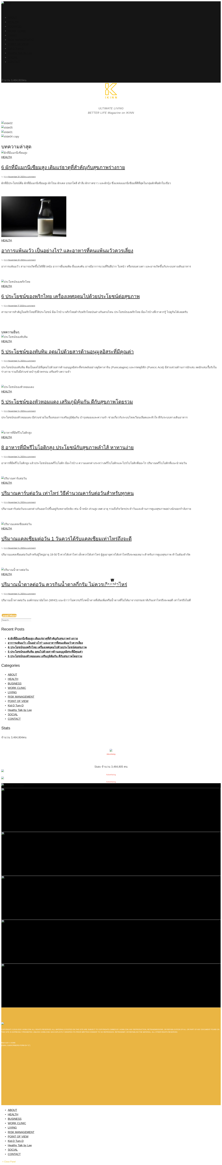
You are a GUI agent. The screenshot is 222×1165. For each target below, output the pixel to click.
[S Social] (111, 853)
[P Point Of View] (111, 941)
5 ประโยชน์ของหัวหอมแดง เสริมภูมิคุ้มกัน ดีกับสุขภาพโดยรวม (67, 401)
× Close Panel (9, 1161)
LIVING (12, 35)
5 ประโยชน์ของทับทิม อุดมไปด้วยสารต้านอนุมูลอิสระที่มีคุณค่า (67, 351)
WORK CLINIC (17, 31)
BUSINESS (14, 26)
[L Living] (111, 897)
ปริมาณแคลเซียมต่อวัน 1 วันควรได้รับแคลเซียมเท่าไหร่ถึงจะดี (66, 538)
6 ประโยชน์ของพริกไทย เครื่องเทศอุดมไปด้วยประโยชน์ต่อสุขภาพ (70, 296)
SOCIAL (13, 57)
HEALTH (13, 22)
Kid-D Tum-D (16, 48)
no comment (30, 177)
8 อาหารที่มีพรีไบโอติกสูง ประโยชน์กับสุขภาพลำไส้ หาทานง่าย (67, 447)
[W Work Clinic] (111, 985)
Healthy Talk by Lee (20, 53)
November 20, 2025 (16, 177)
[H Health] (12, 785)
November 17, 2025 (16, 306)
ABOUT (12, 17)
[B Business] (111, 809)
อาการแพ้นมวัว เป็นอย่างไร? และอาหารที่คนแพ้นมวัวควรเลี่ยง (67, 250)
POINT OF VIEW (18, 44)
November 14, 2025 (16, 361)
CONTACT (14, 61)
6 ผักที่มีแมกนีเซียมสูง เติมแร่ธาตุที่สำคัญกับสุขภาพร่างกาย (63, 167)
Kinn (6, 177)
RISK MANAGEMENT (21, 39)
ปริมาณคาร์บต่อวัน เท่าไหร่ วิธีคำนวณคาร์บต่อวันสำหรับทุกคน (67, 493)
